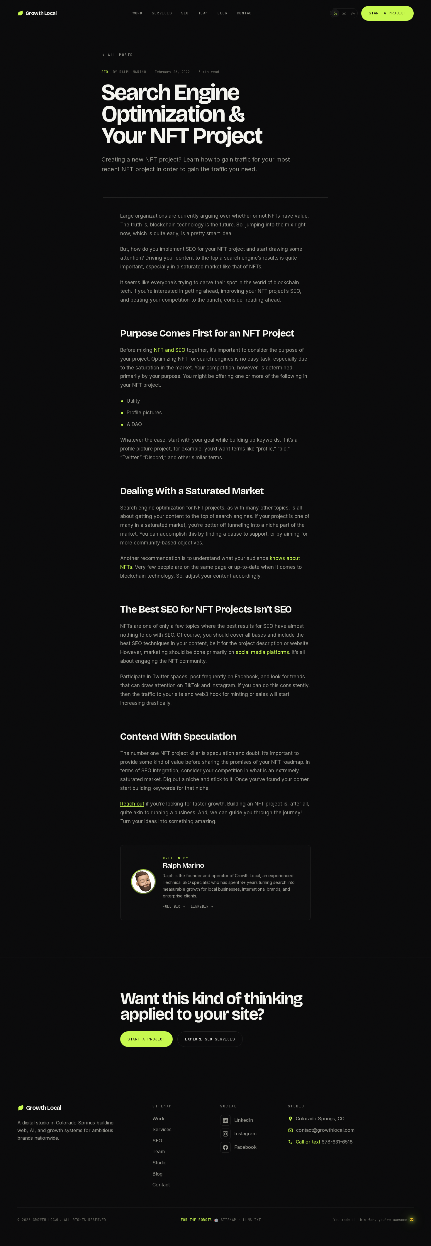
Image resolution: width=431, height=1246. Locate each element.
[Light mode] (353, 13)
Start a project (387, 13)
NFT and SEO (169, 350)
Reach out (132, 804)
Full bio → (174, 906)
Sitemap (228, 1220)
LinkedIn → (202, 906)
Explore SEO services (210, 1039)
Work (137, 13)
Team (203, 13)
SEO (185, 13)
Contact (245, 13)
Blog (223, 13)
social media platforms (262, 652)
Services (162, 13)
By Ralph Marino (129, 72)
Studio (159, 1163)
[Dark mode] (335, 13)
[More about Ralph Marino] (143, 882)
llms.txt (252, 1220)
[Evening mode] (344, 13)
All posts (120, 55)
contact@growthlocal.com (325, 1130)
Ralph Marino (183, 865)
